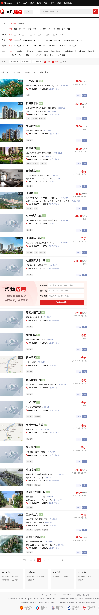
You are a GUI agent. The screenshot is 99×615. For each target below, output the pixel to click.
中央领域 (31, 469)
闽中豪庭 (31, 357)
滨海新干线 (32, 103)
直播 (39, 3)
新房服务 (30, 576)
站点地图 (15, 580)
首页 (19, 3)
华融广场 (31, 335)
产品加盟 (65, 576)
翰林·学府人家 (34, 215)
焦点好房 (81, 576)
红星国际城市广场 (36, 260)
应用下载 (91, 576)
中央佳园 (31, 148)
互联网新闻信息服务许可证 (68, 602)
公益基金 (68, 3)
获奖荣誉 (15, 576)
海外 (59, 3)
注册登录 (81, 580)
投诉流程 (5, 580)
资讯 (32, 3)
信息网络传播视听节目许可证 (88, 602)
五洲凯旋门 (32, 514)
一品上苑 (31, 402)
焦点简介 (5, 576)
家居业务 (40, 576)
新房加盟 (56, 576)
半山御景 (31, 125)
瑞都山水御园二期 (36, 492)
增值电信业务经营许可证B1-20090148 (30, 602)
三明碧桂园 (32, 81)
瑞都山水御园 (33, 537)
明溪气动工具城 (34, 424)
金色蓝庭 (31, 170)
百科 (52, 3)
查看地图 (65, 85)
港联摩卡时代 (33, 379)
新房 (25, 3)
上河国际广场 (33, 238)
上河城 (29, 193)
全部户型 (53, 111)
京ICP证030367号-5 (51, 602)
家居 (46, 3)
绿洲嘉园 (31, 447)
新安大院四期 (33, 312)
